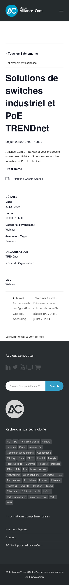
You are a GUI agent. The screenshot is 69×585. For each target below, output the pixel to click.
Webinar (10, 229)
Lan (25, 469)
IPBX (9, 469)
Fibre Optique (14, 463)
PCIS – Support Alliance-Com (24, 545)
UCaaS (47, 491)
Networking (13, 474)
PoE (60, 474)
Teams (49, 485)
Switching (12, 485)
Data (21, 458)
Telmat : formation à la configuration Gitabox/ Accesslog (21, 308)
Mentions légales (16, 529)
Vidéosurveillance (16, 496)
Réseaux (11, 241)
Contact (11, 537)
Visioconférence (38, 496)
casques (11, 447)
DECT (30, 458)
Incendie (55, 463)
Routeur (43, 480)
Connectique (44, 452)
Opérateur (48, 474)
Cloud (22, 447)
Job (18, 469)
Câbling (11, 458)
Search (54, 386)
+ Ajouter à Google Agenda (27, 179)
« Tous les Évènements (22, 53)
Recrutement (14, 480)
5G (15, 441)
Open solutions (31, 474)
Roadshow (30, 480)
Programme (14, 168)
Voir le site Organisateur (19, 263)
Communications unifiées (20, 452)
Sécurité (25, 485)
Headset (42, 463)
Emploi (41, 458)
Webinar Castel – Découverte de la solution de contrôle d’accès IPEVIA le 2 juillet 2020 (45, 308)
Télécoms (12, 491)
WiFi (9, 502)
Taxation (37, 485)
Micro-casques (38, 469)
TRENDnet (12, 256)
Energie (52, 458)
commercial (35, 447)
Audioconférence (30, 441)
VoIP (52, 496)
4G (8, 441)
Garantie (30, 463)
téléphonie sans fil (30, 491)
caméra (46, 441)
